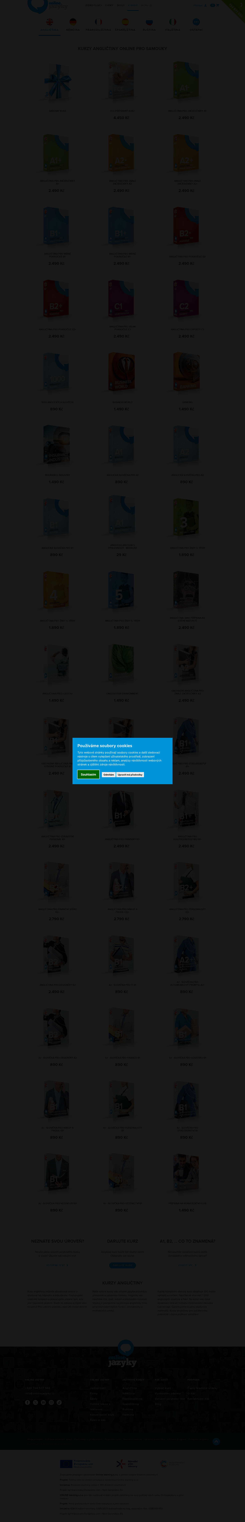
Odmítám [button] (109, 774)
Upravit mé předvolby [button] (130, 774)
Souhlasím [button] (88, 774)
